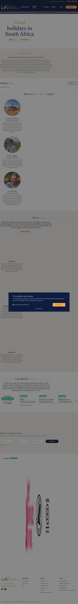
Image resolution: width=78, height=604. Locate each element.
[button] (21, 304)
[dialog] (39, 302)
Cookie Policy (39, 308)
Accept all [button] (59, 304)
